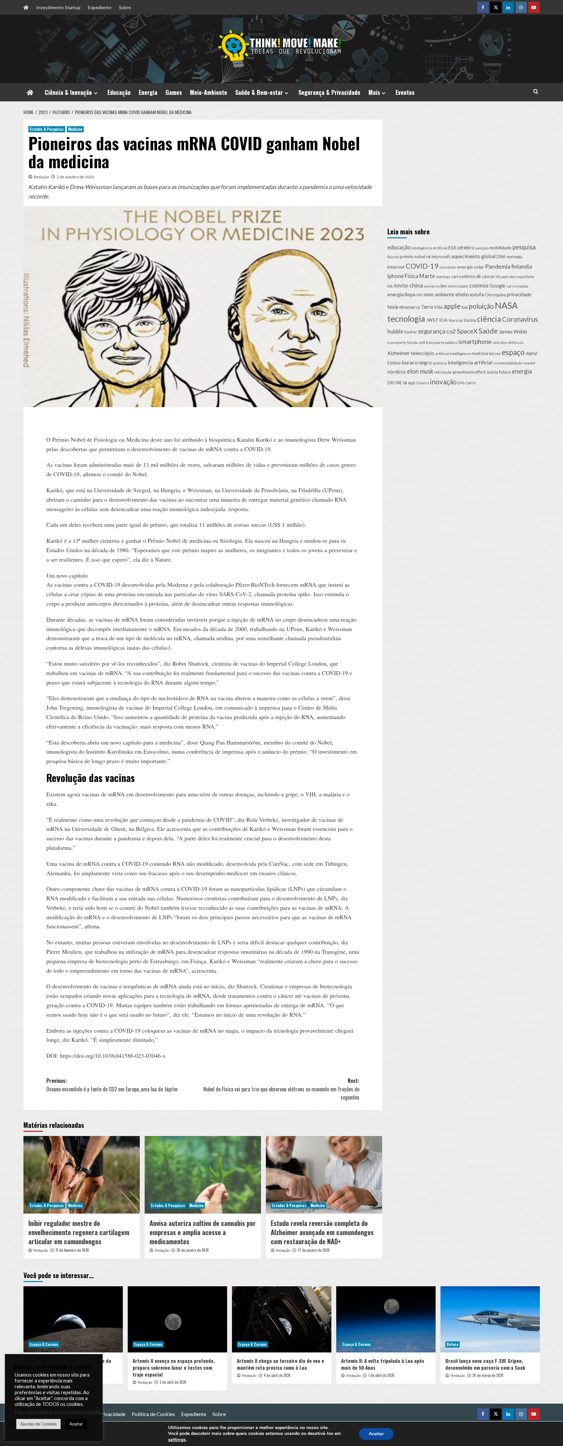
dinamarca (409, 306)
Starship (456, 320)
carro (470, 382)
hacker (410, 331)
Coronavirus (520, 319)
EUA (444, 320)
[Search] (536, 91)
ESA (452, 247)
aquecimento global (473, 256)
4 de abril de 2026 (277, 1375)
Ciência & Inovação (68, 92)
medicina (479, 353)
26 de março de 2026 (487, 1375)
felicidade (443, 372)
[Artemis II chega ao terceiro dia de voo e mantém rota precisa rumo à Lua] (281, 1319)
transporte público (441, 342)
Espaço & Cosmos (44, 1344)
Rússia (393, 256)
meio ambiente (439, 294)
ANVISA (401, 286)
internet (396, 266)
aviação (481, 247)
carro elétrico (463, 276)
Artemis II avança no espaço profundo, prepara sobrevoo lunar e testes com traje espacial (174, 1367)
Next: (281, 1089)
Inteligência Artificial (429, 247)
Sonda (412, 342)
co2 (451, 331)
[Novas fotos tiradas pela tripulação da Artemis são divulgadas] (73, 1319)
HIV (419, 294)
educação (399, 246)
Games (174, 92)
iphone (395, 276)
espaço (513, 352)
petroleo (508, 276)
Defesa (452, 1344)
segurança (431, 330)
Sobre (125, 7)
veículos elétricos (508, 342)
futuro (505, 372)
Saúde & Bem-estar (259, 92)
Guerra (422, 382)
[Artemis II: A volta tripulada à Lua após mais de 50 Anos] (386, 1319)
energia (522, 371)
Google (497, 285)
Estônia (394, 363)
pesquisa (524, 246)
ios (390, 286)
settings (177, 1439)
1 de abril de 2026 (381, 1375)
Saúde (488, 330)
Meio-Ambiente (208, 92)
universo (432, 286)
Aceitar (376, 1434)
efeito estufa (469, 294)
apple (452, 306)
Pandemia (497, 266)
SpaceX (467, 330)
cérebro (465, 247)
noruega (514, 256)
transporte (396, 342)
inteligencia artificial (470, 362)
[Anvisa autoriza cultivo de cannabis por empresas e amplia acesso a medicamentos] (203, 1175)
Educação (119, 92)
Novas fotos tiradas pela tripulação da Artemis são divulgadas (69, 1364)
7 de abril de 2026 (68, 1375)
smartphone (475, 341)
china (416, 285)
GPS (461, 382)
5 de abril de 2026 (173, 1382)
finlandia (521, 266)
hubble (395, 331)
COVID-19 (422, 265)
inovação (443, 381)
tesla (392, 306)
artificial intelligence (452, 353)
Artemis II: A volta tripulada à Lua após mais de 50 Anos (382, 1364)
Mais (374, 92)
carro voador (517, 286)
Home (30, 1414)
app (411, 382)
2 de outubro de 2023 (75, 176)
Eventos (405, 92)
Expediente (99, 7)
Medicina (75, 129)
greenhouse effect (469, 372)
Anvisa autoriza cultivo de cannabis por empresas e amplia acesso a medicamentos (203, 1232)
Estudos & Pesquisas (47, 129)
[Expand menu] (95, 93)
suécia (492, 372)
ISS (498, 276)
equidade (525, 276)
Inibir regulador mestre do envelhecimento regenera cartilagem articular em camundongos (78, 1232)
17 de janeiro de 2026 (314, 1250)
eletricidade (458, 286)
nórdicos (396, 372)
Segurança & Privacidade (329, 92)
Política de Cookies (153, 1414)
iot (428, 256)
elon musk (420, 371)
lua (465, 306)
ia (405, 382)
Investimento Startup (58, 7)
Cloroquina (495, 294)
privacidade (519, 294)
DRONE (394, 382)
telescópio (422, 353)
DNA (501, 256)
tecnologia (406, 318)
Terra (427, 306)
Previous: (112, 1085)
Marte (427, 276)
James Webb (513, 331)
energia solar (470, 266)
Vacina (470, 320)
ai (478, 276)
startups (443, 276)
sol (422, 342)
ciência (489, 318)
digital (531, 353)
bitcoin (495, 353)
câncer (488, 276)
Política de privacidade (99, 1414)
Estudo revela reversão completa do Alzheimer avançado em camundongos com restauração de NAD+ (322, 1232)
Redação (41, 176)
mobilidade (500, 247)
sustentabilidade (507, 363)
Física (411, 276)
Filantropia (56, 1414)
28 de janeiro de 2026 (193, 1250)
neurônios (448, 267)
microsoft (441, 256)
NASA (506, 305)
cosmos (478, 285)
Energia (148, 92)
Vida (438, 306)
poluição (481, 306)
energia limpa (401, 294)
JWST (432, 320)
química (440, 363)
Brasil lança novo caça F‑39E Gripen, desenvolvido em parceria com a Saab (485, 1364)
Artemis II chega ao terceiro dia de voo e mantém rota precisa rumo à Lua (280, 1364)
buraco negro (417, 362)
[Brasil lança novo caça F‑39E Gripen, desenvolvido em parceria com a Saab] (490, 1319)
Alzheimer (398, 353)
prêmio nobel (412, 256)
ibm (443, 286)
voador (529, 363)
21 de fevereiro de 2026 (72, 1250)
